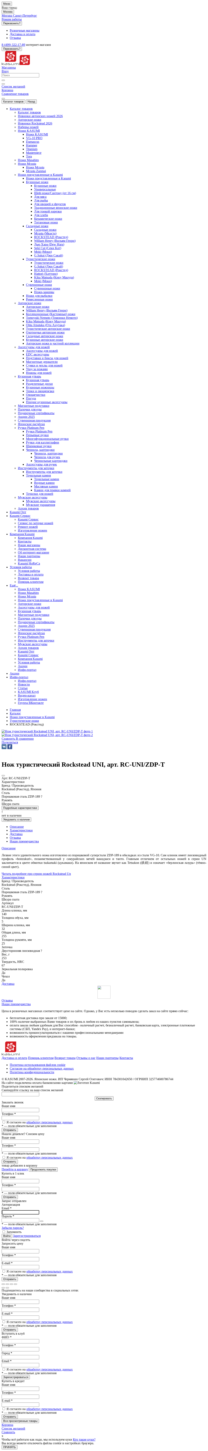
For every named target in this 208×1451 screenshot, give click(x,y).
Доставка (8, 983)
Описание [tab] (17, 826)
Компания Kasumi (30, 537)
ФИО (7, 1337)
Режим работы (12, 19)
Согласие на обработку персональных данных (42, 1068)
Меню (6, 3)
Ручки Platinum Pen (39, 431)
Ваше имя (8, 1106)
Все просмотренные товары (20, 1420)
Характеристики (13, 877)
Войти (7, 1235)
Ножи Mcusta (35, 167)
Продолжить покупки (43, 1169)
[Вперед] (7, 1287)
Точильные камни (46, 479)
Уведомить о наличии (16, 819)
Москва (7, 11)
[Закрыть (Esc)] (3, 1284)
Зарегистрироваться (27, 1235)
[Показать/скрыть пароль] (41, 1221)
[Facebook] (9, 746)
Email (7, 1208)
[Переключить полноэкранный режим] (11, 1284)
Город (7, 1353)
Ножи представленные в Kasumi (48, 178)
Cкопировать (104, 1098)
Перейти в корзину (15, 1169)
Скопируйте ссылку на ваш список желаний (32, 1090)
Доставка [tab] (16, 834)
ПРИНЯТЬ (9, 1447)
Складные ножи (45, 229)
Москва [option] (7, 15)
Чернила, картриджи (48, 453)
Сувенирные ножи (47, 288)
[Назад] (3, 1287)
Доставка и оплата (14, 1058)
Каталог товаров (13, 101)
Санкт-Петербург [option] (25, 15)
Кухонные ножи (45, 185)
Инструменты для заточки (44, 471)
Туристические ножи (48, 262)
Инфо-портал (27, 681)
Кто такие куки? (84, 1439)
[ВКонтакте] (4, 746)
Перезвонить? (11, 23)
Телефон (9, 1114)
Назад (31, 101)
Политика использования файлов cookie (37, 1065)
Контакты (126, 1058)
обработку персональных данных (49, 1122)
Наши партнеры (107, 1058)
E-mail (7, 1263)
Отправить (9, 1130)
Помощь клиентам (41, 1058)
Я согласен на (39, 1122)
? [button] (41, 796)
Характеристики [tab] (21, 830)
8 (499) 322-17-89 (13, 44)
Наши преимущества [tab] (24, 841)
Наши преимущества (16, 1004)
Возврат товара (65, 1058)
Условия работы (29, 570)
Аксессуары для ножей (42, 350)
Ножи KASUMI (37, 134)
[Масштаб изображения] (15, 1284)
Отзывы (7, 1000)
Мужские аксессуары (40, 501)
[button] (10, 742)
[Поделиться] (7, 1284)
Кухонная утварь (37, 380)
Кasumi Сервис (28, 519)
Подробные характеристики (20, 807)
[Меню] (3, 98)
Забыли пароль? (13, 1228)
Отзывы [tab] (15, 837)
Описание (9, 848)
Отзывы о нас (85, 1058)
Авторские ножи (37, 306)
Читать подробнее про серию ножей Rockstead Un (36, 873)
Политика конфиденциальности (32, 1072)
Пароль (8, 1216)
